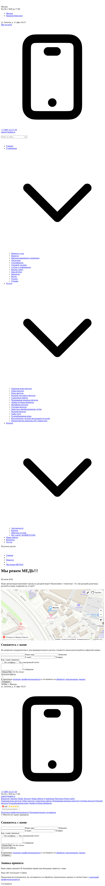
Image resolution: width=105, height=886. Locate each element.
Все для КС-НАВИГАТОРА (23, 535)
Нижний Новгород (14, 16)
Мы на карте (6, 25)
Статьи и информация (21, 267)
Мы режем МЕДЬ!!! (14, 564)
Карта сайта (69, 798)
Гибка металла (17, 391)
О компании (11, 148)
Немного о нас (17, 253)
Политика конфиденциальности (15, 812)
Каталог (9, 423)
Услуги (9, 283)
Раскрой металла (18, 411)
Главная (9, 146)
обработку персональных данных (70, 679)
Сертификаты (17, 263)
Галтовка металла (19, 407)
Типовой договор (19, 265)
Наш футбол (16, 272)
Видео (14, 276)
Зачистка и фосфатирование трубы (26, 409)
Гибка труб (16, 414)
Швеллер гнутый (18, 533)
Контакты (10, 540)
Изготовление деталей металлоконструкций (30, 418)
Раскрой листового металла (23, 395)
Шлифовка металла (19, 405)
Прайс (20, 798)
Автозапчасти (17, 528)
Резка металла (17, 393)
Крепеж (14, 530)
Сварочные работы (19, 398)
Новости (15, 256)
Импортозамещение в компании (25, 258)
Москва (9, 13)
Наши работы (12, 537)
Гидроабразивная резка (21, 416)
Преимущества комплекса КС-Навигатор (29, 421)
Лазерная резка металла (21, 388)
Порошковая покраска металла (24, 400)
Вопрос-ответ (17, 269)
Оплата (14, 279)
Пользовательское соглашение (43, 812)
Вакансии (15, 274)
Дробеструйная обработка (22, 402)
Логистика (16, 260)
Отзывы (14, 281)
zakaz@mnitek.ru (8, 132)
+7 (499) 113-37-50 (9, 130)
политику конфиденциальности (27, 679)
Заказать (13, 798)
